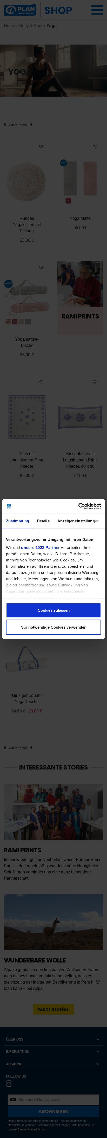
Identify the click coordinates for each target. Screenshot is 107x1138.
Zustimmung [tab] (17, 520)
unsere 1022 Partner (40, 547)
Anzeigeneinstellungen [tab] (78, 520)
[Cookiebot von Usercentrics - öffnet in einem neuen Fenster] (78, 506)
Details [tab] (43, 520)
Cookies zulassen (54, 610)
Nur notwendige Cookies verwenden (53, 627)
